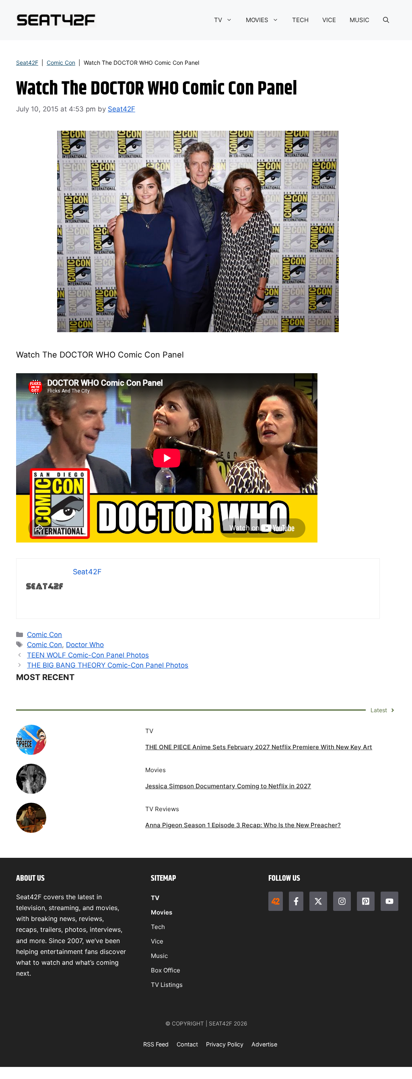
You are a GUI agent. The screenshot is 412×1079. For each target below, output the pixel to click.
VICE (329, 20)
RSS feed (156, 1044)
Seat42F (27, 62)
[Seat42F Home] (275, 901)
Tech (158, 927)
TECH (300, 20)
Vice (157, 941)
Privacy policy (224, 1044)
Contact (187, 1044)
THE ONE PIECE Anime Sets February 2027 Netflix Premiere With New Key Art (258, 747)
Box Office (165, 970)
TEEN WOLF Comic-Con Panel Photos (88, 655)
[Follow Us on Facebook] (296, 901)
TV (218, 20)
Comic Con (61, 62)
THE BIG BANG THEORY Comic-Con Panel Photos (107, 665)
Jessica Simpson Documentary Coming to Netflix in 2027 (228, 786)
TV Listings (167, 985)
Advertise (264, 1044)
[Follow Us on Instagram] (342, 901)
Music (159, 956)
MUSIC (359, 20)
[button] (386, 20)
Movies (161, 912)
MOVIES (257, 20)
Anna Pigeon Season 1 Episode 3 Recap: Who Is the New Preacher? (243, 825)
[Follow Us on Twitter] (318, 901)
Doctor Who (85, 645)
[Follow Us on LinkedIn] (366, 901)
